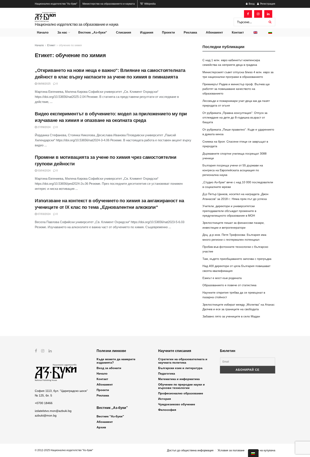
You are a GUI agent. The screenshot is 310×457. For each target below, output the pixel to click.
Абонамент (214, 32)
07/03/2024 (44, 214)
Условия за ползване (231, 450)
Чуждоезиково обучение (176, 404)
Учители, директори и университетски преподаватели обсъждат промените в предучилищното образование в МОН (229, 210)
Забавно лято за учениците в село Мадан (231, 316)
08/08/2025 (44, 83)
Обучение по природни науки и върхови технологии (181, 386)
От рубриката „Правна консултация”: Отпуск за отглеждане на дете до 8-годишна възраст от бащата (234, 117)
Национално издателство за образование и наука (76, 24)
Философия (167, 409)
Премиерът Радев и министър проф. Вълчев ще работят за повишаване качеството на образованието (236, 88)
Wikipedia (150, 3)
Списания (123, 32)
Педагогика (166, 373)
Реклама (190, 32)
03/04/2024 (44, 170)
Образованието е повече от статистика (229, 285)
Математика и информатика (179, 379)
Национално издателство (56, 3)
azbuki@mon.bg (46, 415)
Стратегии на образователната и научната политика (182, 360)
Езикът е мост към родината (222, 278)
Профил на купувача (262, 450)
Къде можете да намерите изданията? (116, 360)
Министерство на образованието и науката (108, 3)
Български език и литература (180, 368)
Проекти (168, 32)
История (164, 398)
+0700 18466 (44, 403)
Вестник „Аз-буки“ (92, 32)
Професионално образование (180, 393)
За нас (62, 32)
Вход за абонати (109, 368)
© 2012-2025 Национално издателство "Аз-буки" (64, 450)
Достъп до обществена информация (190, 450)
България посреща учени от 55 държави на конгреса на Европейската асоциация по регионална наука (232, 170)
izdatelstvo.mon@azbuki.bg (53, 411)
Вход (251, 3)
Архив (101, 427)
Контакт (238, 32)
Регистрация (267, 3)
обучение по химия (70, 45)
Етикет (51, 45)
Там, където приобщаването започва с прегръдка (236, 258)
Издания (146, 32)
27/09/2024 (44, 127)
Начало (43, 32)
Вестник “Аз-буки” (110, 416)
